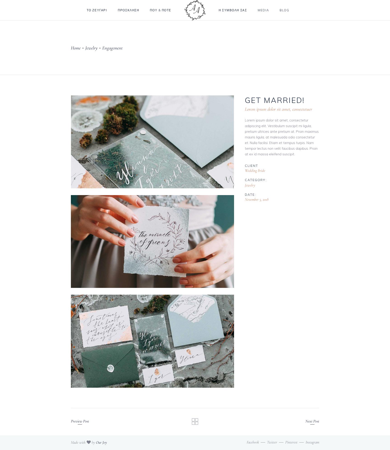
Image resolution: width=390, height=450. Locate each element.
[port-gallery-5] (152, 141)
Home (76, 48)
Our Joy (101, 442)
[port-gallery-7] (152, 341)
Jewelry (91, 48)
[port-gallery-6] (152, 241)
